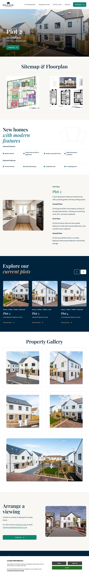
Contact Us (78, 4)
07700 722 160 (21, 524)
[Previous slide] (77, 272)
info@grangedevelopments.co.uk (15, 527)
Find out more (7, 323)
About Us (67, 4)
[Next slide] (83, 272)
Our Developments (30, 4)
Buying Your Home (44, 4)
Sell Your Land (57, 4)
